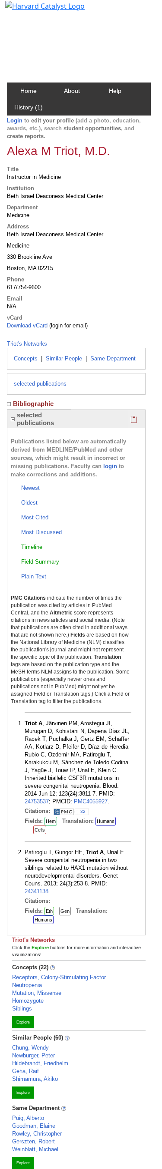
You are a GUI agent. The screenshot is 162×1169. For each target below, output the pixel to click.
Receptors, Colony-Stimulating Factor (59, 977)
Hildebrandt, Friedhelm (40, 1063)
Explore (23, 1022)
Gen (65, 911)
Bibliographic (33, 403)
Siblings (22, 1008)
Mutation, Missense (36, 993)
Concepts (26, 358)
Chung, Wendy (30, 1047)
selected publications (40, 383)
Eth (49, 911)
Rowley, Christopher (37, 1133)
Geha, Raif (25, 1071)
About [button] (72, 90)
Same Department (113, 358)
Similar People (64, 358)
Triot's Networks (27, 343)
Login (14, 120)
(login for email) (68, 325)
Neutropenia (27, 985)
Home (28, 90)
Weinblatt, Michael (35, 1149)
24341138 (36, 891)
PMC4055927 (91, 801)
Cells (40, 829)
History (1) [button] (28, 107)
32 (83, 811)
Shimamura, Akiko (35, 1079)
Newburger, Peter (33, 1055)
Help (115, 90)
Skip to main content (36, 10)
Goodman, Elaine (33, 1126)
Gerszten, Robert (33, 1141)
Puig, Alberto (28, 1118)
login (110, 466)
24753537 (37, 801)
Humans (105, 821)
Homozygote (28, 1000)
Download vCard (27, 325)
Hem (51, 821)
